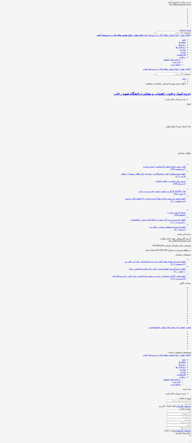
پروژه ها (182, 45)
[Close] (190, 441)
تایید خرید (177, 62)
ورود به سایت (185, 409)
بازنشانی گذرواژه (183, 406)
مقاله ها (182, 42)
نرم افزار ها (181, 47)
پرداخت (182, 57)
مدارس (182, 50)
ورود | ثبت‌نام (185, 30)
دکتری (183, 52)
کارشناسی (181, 55)
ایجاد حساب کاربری (183, 433)
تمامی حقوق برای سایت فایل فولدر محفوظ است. (169, 327)
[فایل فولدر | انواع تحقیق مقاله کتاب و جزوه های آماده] (167, 69)
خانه (184, 40)
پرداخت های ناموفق (172, 60)
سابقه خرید (176, 64)
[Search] (155, 33)
